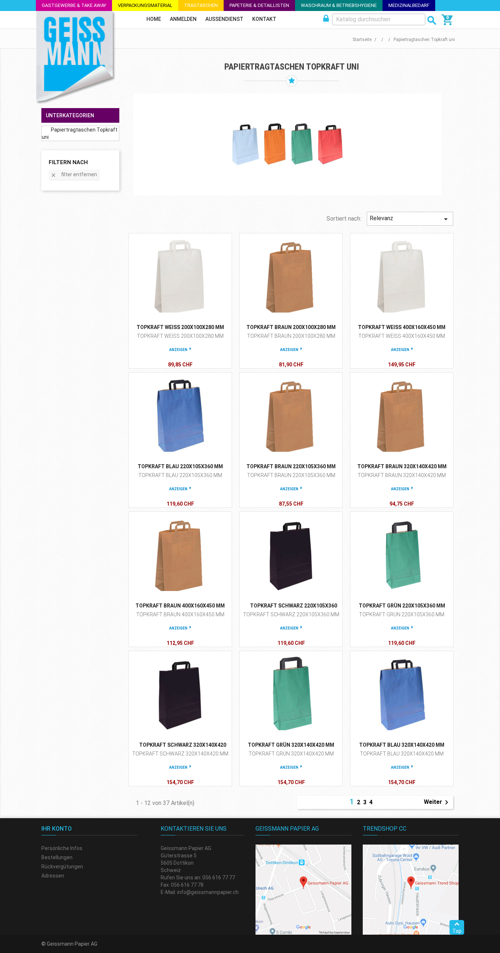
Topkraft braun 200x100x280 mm (291, 327)
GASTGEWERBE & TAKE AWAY (74, 5)
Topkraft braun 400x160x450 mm (180, 606)
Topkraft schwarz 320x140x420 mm (180, 754)
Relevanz (410, 219)
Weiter (437, 802)
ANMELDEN (183, 19)
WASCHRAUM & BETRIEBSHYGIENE (339, 5)
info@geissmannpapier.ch (208, 892)
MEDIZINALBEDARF (408, 5)
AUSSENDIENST (224, 19)
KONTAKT (264, 19)
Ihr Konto (56, 828)
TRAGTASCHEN (201, 5)
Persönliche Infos (61, 848)
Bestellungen (56, 857)
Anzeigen (178, 350)
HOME (153, 19)
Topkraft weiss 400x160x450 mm (401, 327)
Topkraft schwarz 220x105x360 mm (291, 614)
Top (457, 931)
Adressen (52, 876)
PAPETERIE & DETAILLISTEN (259, 5)
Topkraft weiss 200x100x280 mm (180, 327)
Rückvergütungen (62, 866)
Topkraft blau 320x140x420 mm (401, 745)
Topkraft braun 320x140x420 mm (402, 466)
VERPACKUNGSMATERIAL (145, 5)
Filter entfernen (74, 175)
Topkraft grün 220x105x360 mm (402, 606)
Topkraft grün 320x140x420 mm (291, 745)
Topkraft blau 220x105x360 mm (180, 466)
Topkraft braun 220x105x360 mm (291, 466)
